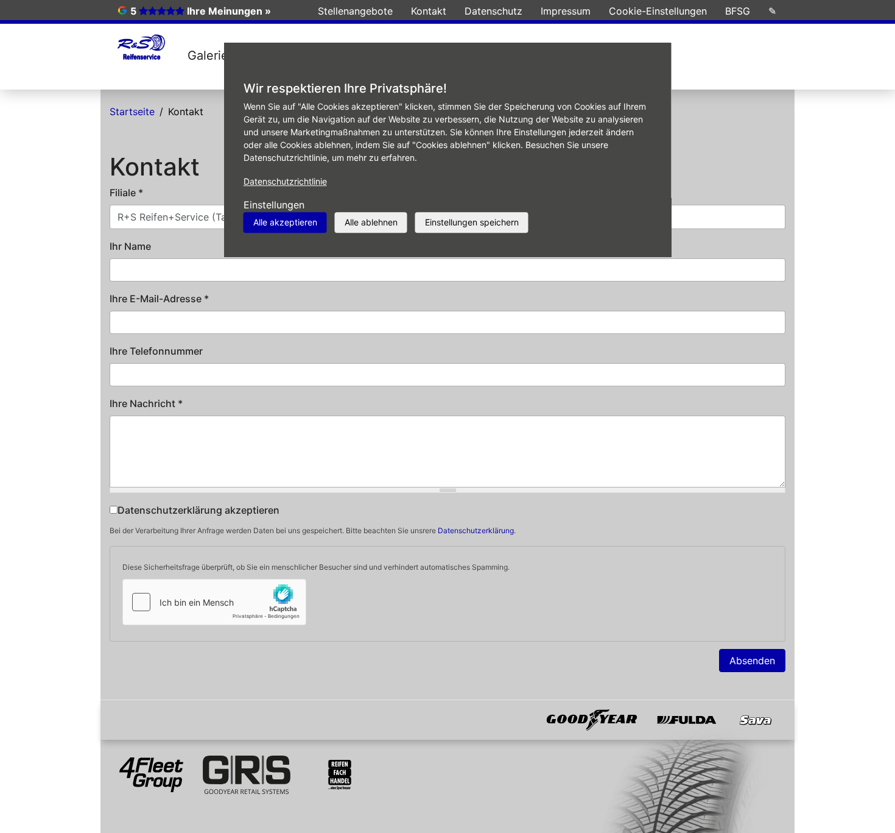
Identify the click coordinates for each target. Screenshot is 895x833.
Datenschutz (493, 11)
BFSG (737, 11)
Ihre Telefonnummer (156, 351)
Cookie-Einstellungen (658, 11)
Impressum (566, 11)
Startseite (132, 111)
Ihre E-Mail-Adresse (159, 298)
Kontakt (428, 11)
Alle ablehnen (371, 222)
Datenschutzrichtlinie (285, 181)
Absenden (752, 660)
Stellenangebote (355, 11)
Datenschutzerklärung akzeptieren (198, 510)
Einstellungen (274, 205)
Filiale (126, 192)
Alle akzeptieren (285, 222)
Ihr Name (130, 246)
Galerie (208, 55)
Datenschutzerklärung (476, 530)
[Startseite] (141, 48)
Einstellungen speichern (472, 222)
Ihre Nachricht (146, 403)
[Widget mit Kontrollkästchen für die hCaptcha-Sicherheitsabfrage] (214, 602)
